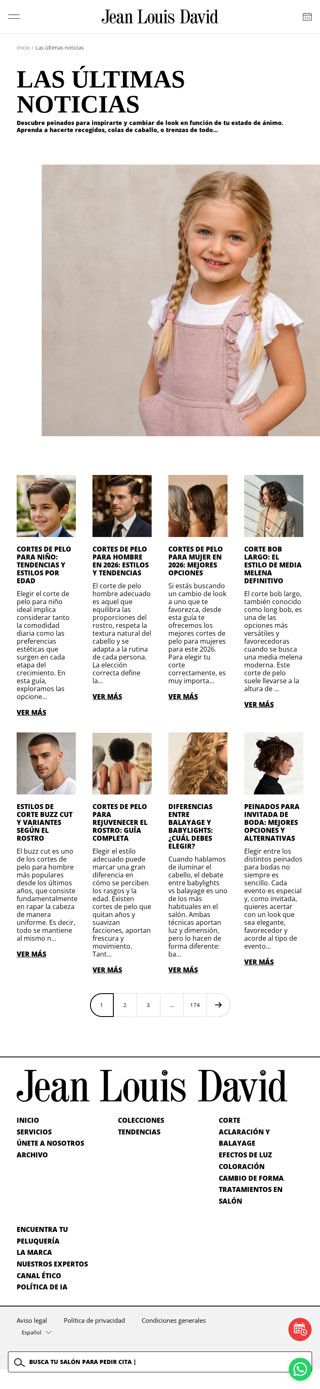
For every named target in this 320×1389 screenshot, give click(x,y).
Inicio (23, 47)
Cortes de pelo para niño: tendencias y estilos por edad (44, 565)
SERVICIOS (34, 1132)
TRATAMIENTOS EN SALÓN (250, 1195)
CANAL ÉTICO (39, 1275)
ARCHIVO (32, 1154)
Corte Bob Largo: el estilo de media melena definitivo (273, 565)
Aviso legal (32, 1320)
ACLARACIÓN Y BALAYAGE (244, 1137)
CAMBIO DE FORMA (251, 1178)
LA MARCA (34, 1252)
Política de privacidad (94, 1320)
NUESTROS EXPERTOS (52, 1264)
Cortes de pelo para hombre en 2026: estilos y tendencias (120, 561)
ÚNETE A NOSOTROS (50, 1143)
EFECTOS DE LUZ (245, 1154)
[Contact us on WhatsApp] (300, 1369)
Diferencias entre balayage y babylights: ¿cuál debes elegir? (190, 826)
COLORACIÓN (242, 1166)
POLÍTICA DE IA (42, 1287)
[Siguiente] (218, 1005)
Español (31, 1332)
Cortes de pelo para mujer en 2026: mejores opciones (195, 561)
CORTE (229, 1120)
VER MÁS (31, 712)
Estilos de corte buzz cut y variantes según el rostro (44, 822)
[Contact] (307, 16)
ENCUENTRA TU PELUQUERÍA (42, 1235)
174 (195, 1005)
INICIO (28, 1120)
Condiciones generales (174, 1320)
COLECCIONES (141, 1120)
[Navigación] (14, 16)
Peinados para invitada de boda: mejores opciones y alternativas (272, 822)
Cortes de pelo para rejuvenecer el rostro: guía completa (120, 822)
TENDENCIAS (139, 1132)
